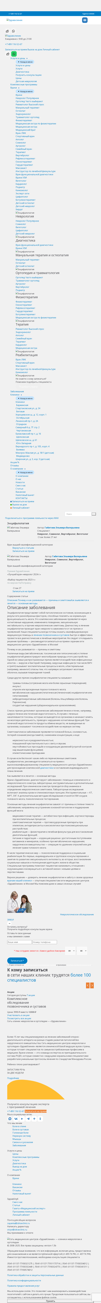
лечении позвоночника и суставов (51, 635)
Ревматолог (30, 104)
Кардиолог (21, 183)
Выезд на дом (19, 1166)
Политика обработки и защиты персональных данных (35, 1275)
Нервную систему (21, 1135)
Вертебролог (22, 155)
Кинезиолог (22, 190)
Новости (20, 482)
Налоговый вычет (25, 495)
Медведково (33, 458)
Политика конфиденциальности (24, 1280)
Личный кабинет (51, 49)
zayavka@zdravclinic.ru (18, 1223)
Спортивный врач (25, 136)
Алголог (20, 139)
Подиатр (20, 187)
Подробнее (13, 1078)
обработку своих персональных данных (40, 965)
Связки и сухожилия (22, 1142)
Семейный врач (24, 149)
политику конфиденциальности (79, 965)
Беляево (35, 451)
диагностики (47, 767)
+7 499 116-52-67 (15, 14)
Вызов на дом (34, 49)
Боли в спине (19, 1126)
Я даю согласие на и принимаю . (50, 965)
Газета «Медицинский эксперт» (28, 1208)
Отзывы (14, 465)
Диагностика (22, 71)
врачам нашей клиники (19, 880)
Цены (18, 78)
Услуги (19, 68)
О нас (18, 479)
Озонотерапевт (24, 161)
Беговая (31, 413)
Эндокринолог (23, 114)
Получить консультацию (29, 74)
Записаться (17, 960)
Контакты (21, 498)
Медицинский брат (26, 129)
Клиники (15, 394)
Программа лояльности (24, 1211)
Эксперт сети (22, 193)
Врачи (13, 87)
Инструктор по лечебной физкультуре (35, 171)
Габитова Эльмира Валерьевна (62, 527)
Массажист (21, 168)
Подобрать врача (28, 386)
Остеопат (21, 110)
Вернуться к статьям (23, 547)
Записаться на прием (16, 49)
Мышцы (16, 1139)
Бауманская (28, 407)
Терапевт (21, 152)
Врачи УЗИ (21, 177)
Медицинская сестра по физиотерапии (36, 123)
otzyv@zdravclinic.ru (17, 1229)
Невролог (27, 98)
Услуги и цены (18, 58)
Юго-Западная (32, 445)
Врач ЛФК (21, 133)
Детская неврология (26, 81)
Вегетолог (21, 180)
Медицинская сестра (26, 126)
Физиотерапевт (24, 120)
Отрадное (27, 426)
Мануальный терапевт (27, 107)
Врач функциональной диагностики (34, 174)
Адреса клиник (88, 14)
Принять (50, 1301)
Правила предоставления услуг (23, 1285)
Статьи (19, 488)
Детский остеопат (25, 203)
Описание (12, 600)
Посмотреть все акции (19, 1018)
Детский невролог (25, 206)
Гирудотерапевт (24, 164)
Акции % (14, 462)
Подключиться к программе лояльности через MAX (32, 518)
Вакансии (21, 491)
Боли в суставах (20, 1129)
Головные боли (20, 1132)
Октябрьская (27, 419)
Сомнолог (21, 142)
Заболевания (17, 391)
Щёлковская (26, 438)
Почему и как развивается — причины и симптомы (44, 600)
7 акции (31, 995)
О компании (17, 468)
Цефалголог (22, 196)
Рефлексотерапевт (25, 158)
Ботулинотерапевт (26, 199)
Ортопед (29, 101)
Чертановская (28, 432)
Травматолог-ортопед (27, 117)
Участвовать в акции (18, 1015)
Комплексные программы (23, 84)
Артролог (21, 145)
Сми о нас (21, 485)
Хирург (19, 209)
